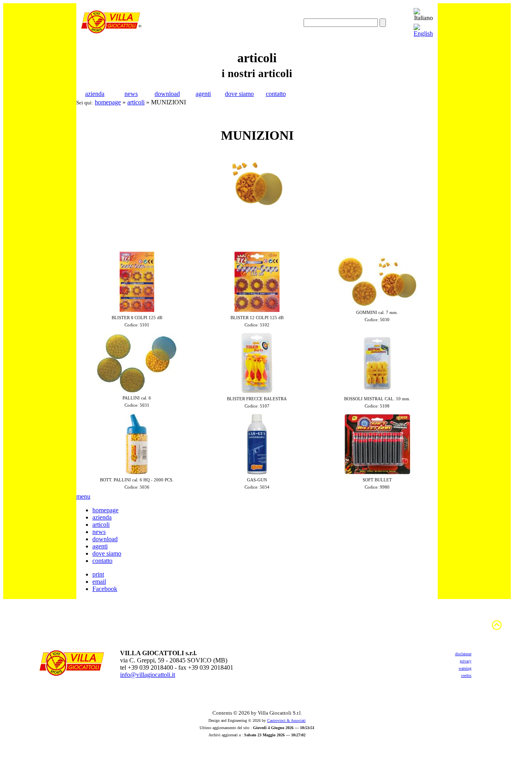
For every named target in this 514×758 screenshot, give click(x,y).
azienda (94, 93)
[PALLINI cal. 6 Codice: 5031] (137, 390)
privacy (465, 661)
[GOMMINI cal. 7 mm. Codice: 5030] (377, 304)
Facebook (104, 588)
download (167, 93)
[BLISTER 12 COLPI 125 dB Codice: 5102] (257, 309)
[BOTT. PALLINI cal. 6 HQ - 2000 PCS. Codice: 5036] (136, 472)
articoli (136, 102)
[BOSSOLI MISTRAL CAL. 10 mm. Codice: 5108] (377, 390)
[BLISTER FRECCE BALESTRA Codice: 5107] (256, 390)
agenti (203, 93)
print (98, 574)
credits (466, 675)
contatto (276, 93)
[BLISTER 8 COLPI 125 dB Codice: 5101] (137, 309)
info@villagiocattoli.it (147, 674)
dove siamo (239, 93)
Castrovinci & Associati (286, 720)
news (131, 93)
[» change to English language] (423, 33)
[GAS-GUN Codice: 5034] (257, 472)
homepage (108, 102)
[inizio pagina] (497, 629)
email (99, 581)
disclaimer (463, 654)
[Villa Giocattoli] (111, 31)
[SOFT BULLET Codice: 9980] (377, 472)
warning (465, 668)
